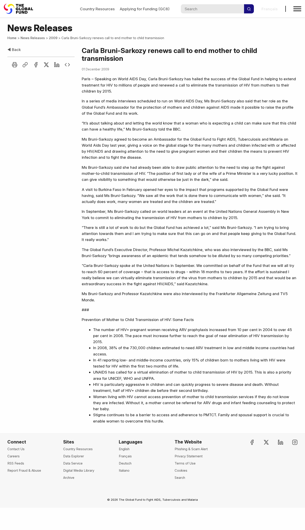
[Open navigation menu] (297, 9)
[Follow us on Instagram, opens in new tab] (291, 442)
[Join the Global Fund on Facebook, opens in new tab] (248, 442)
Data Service (73, 463)
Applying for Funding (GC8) (144, 8)
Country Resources (97, 8)
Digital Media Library (78, 471)
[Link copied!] (25, 65)
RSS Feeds (15, 463)
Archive (68, 478)
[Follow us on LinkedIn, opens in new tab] (276, 442)
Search (180, 478)
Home (12, 38)
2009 (53, 38)
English (124, 449)
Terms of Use (185, 463)
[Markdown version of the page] (67, 65)
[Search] (249, 9)
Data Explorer (73, 456)
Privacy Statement (189, 456)
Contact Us (16, 449)
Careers (13, 456)
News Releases (33, 38)
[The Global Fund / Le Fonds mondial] (20, 9)
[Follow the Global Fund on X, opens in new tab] (262, 442)
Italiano (124, 471)
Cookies (181, 471)
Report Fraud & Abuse (24, 471)
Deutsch (125, 463)
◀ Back (14, 49)
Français (125, 456)
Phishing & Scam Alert (191, 449)
